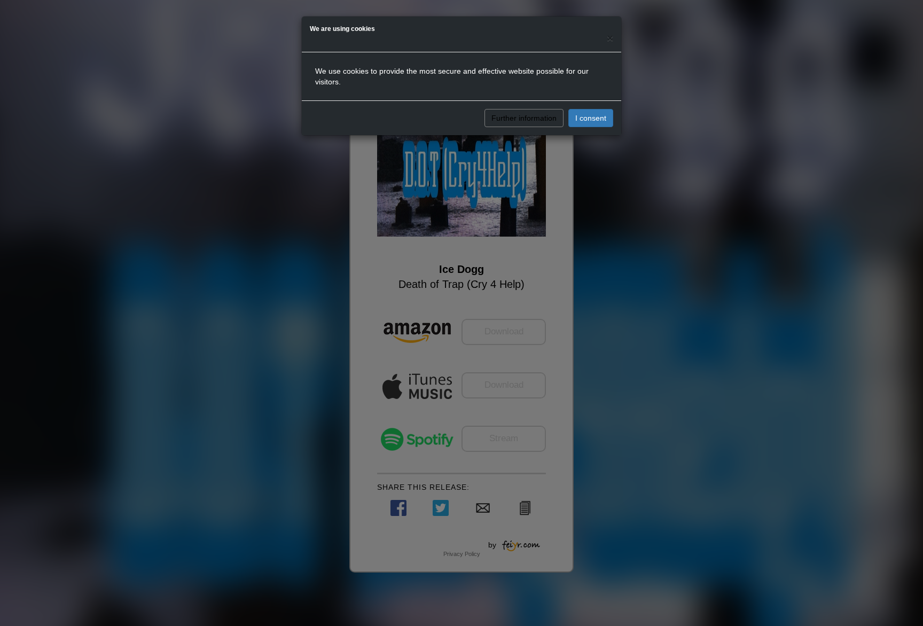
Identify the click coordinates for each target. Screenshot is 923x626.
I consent (590, 118)
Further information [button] (524, 118)
